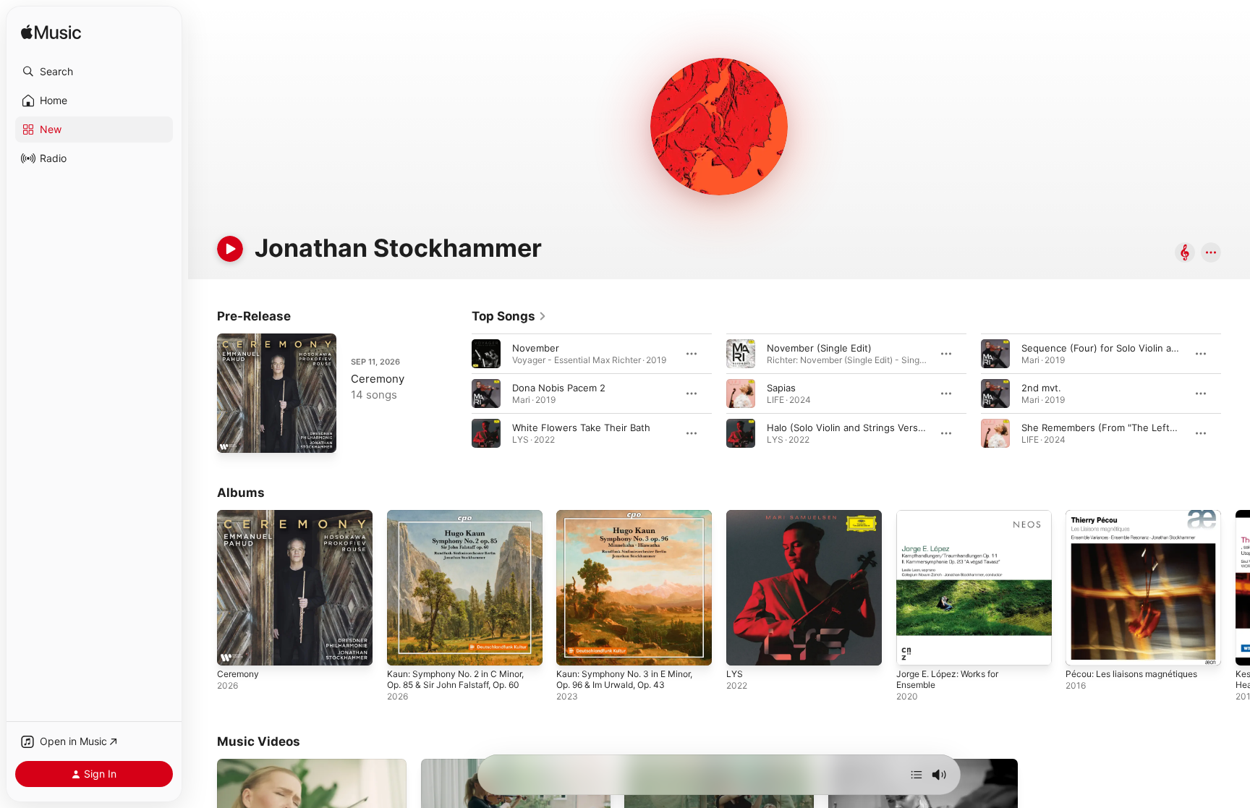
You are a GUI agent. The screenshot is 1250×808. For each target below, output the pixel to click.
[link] (509, 316)
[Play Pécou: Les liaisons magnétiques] (1083, 647)
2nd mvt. (1041, 388)
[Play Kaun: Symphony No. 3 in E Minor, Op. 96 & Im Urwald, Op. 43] (574, 647)
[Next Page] (1235, 393)
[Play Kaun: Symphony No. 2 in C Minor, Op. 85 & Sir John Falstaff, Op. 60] (405, 647)
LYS (735, 516)
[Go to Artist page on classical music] (1185, 253)
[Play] (230, 249)
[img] (51, 33)
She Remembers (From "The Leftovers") (1111, 427)
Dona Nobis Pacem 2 (558, 388)
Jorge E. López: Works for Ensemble (954, 521)
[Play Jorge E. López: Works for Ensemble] (914, 647)
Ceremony (377, 379)
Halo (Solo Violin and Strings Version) (851, 427)
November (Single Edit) (819, 348)
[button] (94, 71)
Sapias (781, 388)
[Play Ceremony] (235, 435)
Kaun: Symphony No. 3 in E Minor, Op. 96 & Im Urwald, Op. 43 (633, 521)
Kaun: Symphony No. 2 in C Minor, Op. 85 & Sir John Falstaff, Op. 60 (464, 521)
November (535, 348)
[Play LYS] (744, 647)
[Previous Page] (457, 393)
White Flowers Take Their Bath (581, 427)
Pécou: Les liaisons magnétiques (1139, 516)
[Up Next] (916, 775)
